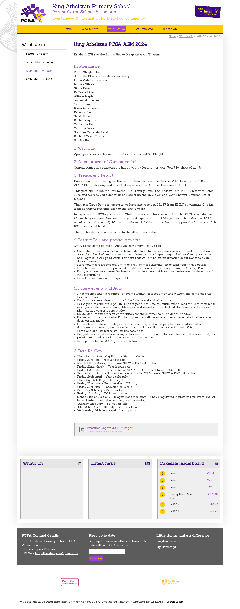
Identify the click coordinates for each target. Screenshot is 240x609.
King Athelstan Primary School (38, 17)
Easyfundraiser (167, 541)
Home (67, 29)
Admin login (174, 601)
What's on (170, 29)
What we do (116, 29)
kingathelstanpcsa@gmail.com (56, 553)
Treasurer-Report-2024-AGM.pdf (109, 428)
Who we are (89, 29)
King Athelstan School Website (208, 11)
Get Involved (144, 29)
